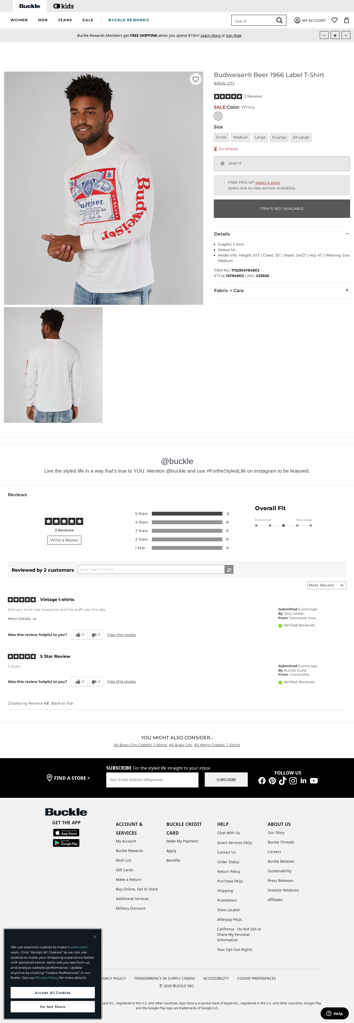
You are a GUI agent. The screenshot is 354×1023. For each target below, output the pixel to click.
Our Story (276, 832)
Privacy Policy (47, 978)
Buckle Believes (281, 861)
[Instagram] (293, 780)
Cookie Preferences (256, 978)
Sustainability (279, 870)
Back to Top (62, 703)
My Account (126, 841)
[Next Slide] (346, 35)
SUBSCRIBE (226, 779)
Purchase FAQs (230, 881)
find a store (72, 778)
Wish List (123, 860)
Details (222, 234)
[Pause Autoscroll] (335, 35)
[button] (19, 20)
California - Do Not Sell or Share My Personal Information (239, 934)
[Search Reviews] (228, 569)
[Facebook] (262, 780)
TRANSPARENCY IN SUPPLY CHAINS (164, 978)
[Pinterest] (272, 780)
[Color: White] (218, 116)
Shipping (225, 890)
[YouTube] (314, 780)
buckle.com (78, 947)
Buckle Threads (281, 842)
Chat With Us (228, 832)
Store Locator (228, 909)
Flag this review (121, 634)
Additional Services (132, 898)
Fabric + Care (229, 290)
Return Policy (228, 871)
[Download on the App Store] (66, 832)
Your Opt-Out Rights (234, 949)
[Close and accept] (95, 937)
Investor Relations (283, 890)
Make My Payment (182, 841)
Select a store (267, 182)
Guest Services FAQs (234, 842)
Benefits (173, 860)
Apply (171, 850)
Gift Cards (124, 869)
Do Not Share (53, 1007)
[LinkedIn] (303, 780)
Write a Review (64, 540)
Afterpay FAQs (229, 919)
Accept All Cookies (53, 993)
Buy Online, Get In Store (137, 889)
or (213, 35)
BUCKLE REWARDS (128, 20)
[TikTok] (283, 780)
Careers (274, 851)
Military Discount (130, 908)
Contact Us (226, 852)
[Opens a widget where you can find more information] (334, 1013)
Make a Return (128, 879)
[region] (52, 974)
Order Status (228, 861)
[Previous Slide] (324, 35)
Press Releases (280, 880)
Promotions (227, 900)
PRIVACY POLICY (112, 978)
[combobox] (253, 20)
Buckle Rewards (129, 850)
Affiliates (275, 899)
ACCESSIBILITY (216, 978)
